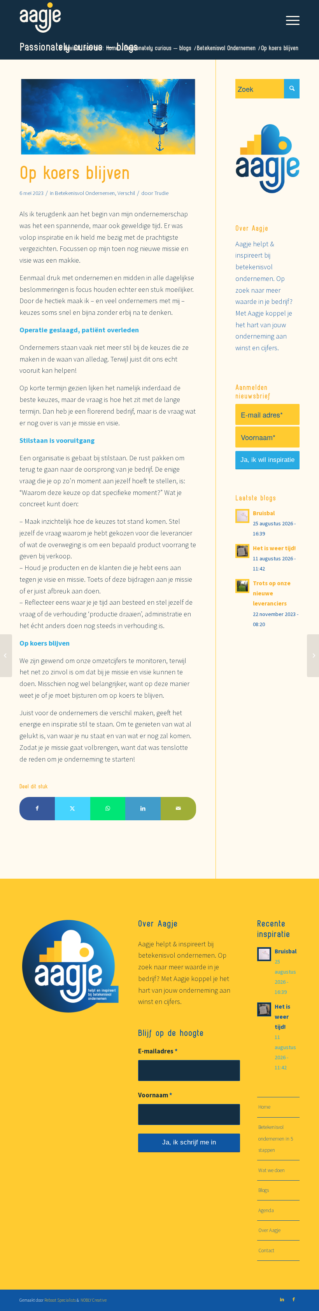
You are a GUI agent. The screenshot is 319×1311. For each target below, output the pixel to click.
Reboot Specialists (60, 1300)
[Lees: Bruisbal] (242, 516)
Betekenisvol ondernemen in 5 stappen (275, 1138)
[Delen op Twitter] (72, 808)
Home (264, 1107)
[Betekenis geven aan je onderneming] (313, 655)
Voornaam (155, 1095)
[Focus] (6, 655)
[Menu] (289, 17)
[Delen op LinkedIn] (143, 808)
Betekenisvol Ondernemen (85, 193)
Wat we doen (271, 1170)
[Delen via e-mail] (178, 808)
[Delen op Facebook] (37, 808)
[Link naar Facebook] (294, 1299)
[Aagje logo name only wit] (40, 17)
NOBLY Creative (93, 1300)
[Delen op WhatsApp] (108, 808)
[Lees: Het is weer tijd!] (242, 551)
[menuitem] (289, 17)
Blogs (263, 1190)
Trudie (161, 193)
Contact (266, 1250)
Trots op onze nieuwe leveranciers (272, 593)
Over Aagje (269, 1230)
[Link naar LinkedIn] (282, 1299)
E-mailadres (158, 1051)
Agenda (266, 1210)
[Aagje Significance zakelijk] (107, 116)
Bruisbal (264, 513)
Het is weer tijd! (274, 548)
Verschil (126, 193)
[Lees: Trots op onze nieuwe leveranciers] (242, 586)
